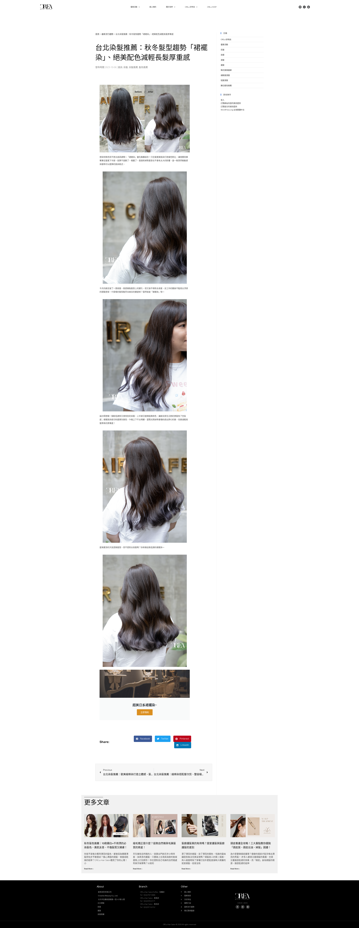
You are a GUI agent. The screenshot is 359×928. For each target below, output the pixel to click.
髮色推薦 (143, 67)
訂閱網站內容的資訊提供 (231, 103)
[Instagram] (304, 7)
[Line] (308, 7)
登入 (222, 100)
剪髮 (222, 49)
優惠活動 (134, 7)
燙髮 (222, 60)
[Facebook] (300, 7)
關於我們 (169, 7)
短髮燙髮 (224, 80)
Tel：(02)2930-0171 (147, 901)
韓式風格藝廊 (226, 70)
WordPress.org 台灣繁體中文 (232, 109)
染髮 (125, 67)
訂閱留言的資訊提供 (229, 106)
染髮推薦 (133, 67)
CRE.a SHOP (212, 7)
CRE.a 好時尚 (190, 7)
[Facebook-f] (237, 907)
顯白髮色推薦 (226, 85)
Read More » (89, 869)
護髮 (222, 65)
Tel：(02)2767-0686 (147, 895)
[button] (143, 739)
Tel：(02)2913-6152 (147, 907)
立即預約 (145, 712)
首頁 (97, 34)
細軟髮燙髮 (225, 75)
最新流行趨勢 (107, 34)
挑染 (120, 67)
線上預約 (152, 7)
